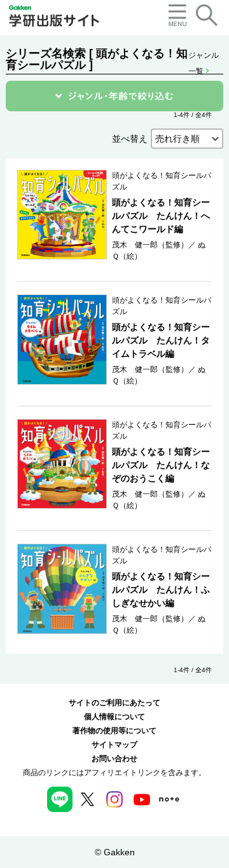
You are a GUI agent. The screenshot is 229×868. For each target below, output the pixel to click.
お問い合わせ (114, 758)
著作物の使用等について (114, 730)
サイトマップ (114, 744)
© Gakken (115, 852)
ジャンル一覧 (203, 56)
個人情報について (114, 716)
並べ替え (130, 139)
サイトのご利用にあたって (114, 702)
